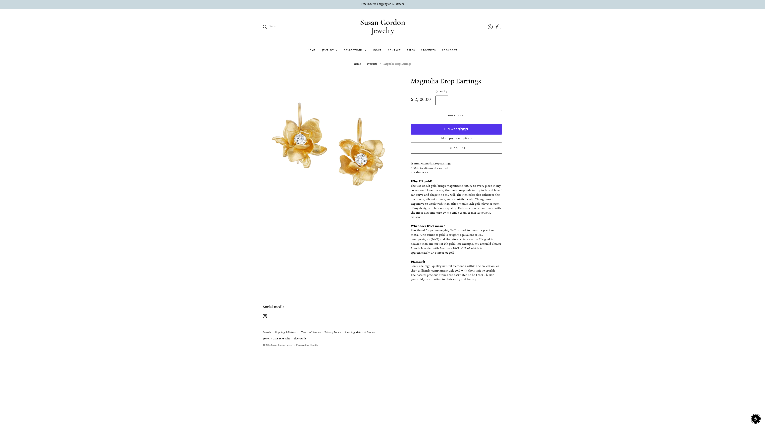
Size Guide (300, 339)
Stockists (428, 50)
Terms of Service (311, 332)
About (377, 50)
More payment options (456, 138)
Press (411, 50)
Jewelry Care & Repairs (276, 339)
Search (267, 332)
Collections (353, 50)
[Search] (265, 27)
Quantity (441, 92)
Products (372, 64)
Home (312, 50)
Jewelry (328, 50)
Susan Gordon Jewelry (283, 345)
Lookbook (449, 50)
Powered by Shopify (307, 345)
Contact (394, 50)
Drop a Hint (456, 148)
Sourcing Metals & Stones (359, 332)
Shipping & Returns (286, 332)
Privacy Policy (333, 332)
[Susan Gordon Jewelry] (382, 27)
